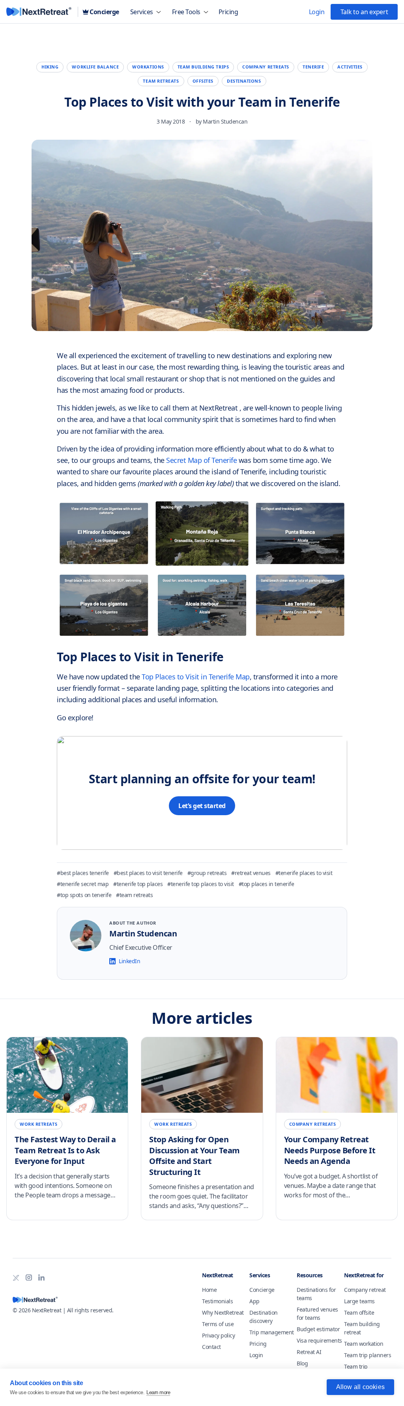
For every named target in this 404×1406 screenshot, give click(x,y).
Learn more (158, 1392)
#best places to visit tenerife (148, 873)
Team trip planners (367, 1355)
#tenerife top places (138, 884)
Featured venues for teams (317, 1313)
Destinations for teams (316, 1294)
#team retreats (134, 895)
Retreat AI (309, 1352)
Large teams (359, 1301)
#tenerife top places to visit (200, 884)
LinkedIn (129, 961)
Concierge (262, 1289)
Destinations (244, 81)
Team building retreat (362, 1328)
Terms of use (218, 1324)
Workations (148, 67)
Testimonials (217, 1301)
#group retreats (207, 873)
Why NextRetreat (223, 1312)
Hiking (49, 67)
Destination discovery (263, 1317)
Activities (350, 67)
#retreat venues (251, 873)
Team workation (363, 1343)
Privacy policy (218, 1335)
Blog (302, 1363)
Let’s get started (202, 805)
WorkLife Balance (95, 67)
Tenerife (313, 67)
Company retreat (365, 1289)
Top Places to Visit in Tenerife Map (196, 676)
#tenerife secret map (82, 884)
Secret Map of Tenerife (202, 460)
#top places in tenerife (266, 884)
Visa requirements (319, 1340)
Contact (211, 1346)
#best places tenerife (83, 873)
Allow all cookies (360, 1387)
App (254, 1301)
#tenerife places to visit (304, 873)
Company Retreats (265, 67)
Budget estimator (318, 1329)
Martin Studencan (225, 121)
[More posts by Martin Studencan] (85, 935)
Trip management (271, 1332)
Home (209, 1289)
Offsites (203, 81)
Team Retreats (161, 81)
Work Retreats (38, 1124)
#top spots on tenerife (84, 895)
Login (256, 1355)
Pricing (258, 1343)
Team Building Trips (203, 67)
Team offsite (359, 1312)
